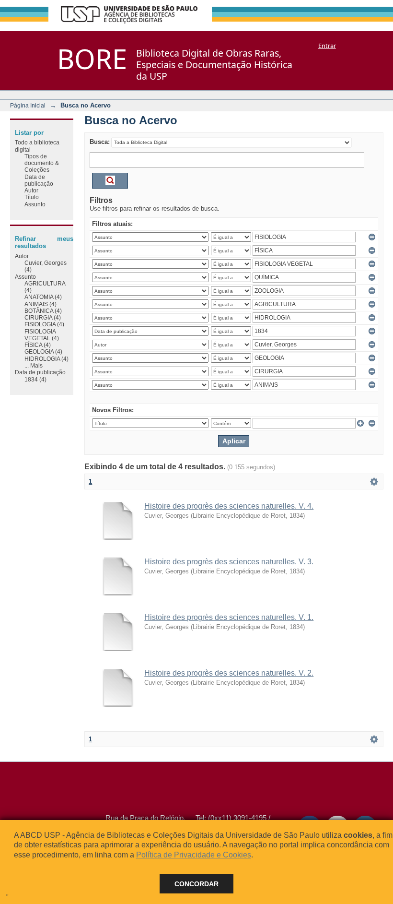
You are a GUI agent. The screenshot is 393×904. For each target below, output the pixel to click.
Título (31, 197)
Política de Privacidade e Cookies (193, 855)
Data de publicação (38, 180)
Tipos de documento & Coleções (41, 163)
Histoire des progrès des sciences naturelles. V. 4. (228, 506)
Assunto (35, 204)
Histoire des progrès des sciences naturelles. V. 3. (228, 562)
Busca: (100, 141)
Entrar (327, 45)
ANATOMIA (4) (43, 297)
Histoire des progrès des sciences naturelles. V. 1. (228, 617)
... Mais (33, 365)
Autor (31, 190)
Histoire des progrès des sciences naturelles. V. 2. (228, 673)
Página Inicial (28, 105)
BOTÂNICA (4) (43, 311)
